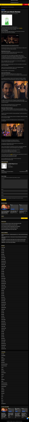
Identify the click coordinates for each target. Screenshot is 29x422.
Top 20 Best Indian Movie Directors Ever (23, 211)
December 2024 (3, 281)
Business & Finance (4, 365)
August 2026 (3, 247)
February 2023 (3, 319)
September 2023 (3, 307)
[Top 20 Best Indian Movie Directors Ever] (23, 207)
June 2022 (2, 333)
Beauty (2, 357)
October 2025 (3, 264)
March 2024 (3, 297)
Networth (2, 391)
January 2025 (3, 280)
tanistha (3, 417)
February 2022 (3, 340)
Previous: (7, 171)
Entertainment (3, 372)
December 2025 (3, 261)
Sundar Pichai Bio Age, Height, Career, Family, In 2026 (8, 229)
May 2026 (2, 252)
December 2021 (3, 343)
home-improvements (4, 384)
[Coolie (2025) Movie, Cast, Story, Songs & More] (14, 207)
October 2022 (3, 326)
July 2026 (2, 249)
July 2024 (2, 290)
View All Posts (10, 166)
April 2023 (2, 316)
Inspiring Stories (3, 386)
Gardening (2, 379)
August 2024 (3, 288)
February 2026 (3, 257)
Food (2, 377)
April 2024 (2, 295)
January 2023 (3, 321)
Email (2, 192)
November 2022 (3, 324)
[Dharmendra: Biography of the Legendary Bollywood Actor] (25, 410)
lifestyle (2, 388)
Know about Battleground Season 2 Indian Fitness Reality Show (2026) (5, 212)
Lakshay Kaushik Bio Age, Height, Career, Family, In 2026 (11, 414)
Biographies (10, 411)
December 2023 (3, 302)
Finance (2, 376)
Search (2, 216)
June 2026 (2, 250)
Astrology (2, 353)
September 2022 (3, 328)
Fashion (2, 374)
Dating (2, 369)
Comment (3, 178)
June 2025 (2, 271)
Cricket (2, 367)
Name (2, 189)
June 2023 (2, 312)
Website (2, 195)
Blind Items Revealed (4, 364)
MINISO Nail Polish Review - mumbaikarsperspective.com (10, 234)
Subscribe (26, 4)
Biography (2, 360)
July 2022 (2, 331)
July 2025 (2, 269)
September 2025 (3, 266)
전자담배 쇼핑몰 (3, 239)
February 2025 (3, 278)
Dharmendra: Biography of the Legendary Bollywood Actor (24, 414)
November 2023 (3, 304)
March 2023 (3, 317)
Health (2, 381)
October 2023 (3, 305)
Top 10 (2, 400)
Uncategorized (3, 403)
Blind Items (3, 362)
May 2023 (2, 314)
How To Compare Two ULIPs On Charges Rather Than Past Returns (10, 226)
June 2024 (2, 292)
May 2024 (2, 293)
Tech (2, 398)
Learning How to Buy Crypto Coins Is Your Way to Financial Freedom (16, 239)
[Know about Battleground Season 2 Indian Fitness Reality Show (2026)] (5, 207)
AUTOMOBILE (3, 355)
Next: (24, 171)
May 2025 (2, 273)
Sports (2, 396)
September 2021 (3, 348)
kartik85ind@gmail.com (5, 13)
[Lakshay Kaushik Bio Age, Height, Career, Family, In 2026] (11, 410)
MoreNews (17, 421)
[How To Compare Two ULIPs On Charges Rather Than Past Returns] (18, 410)
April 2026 (2, 254)
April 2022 (2, 336)
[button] (1, 4)
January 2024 (3, 300)
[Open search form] (21, 4)
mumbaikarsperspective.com (14, 2)
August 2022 (3, 329)
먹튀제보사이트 (3, 242)
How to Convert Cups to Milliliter (10, 242)
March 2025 (3, 276)
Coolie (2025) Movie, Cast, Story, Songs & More (14, 211)
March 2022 (3, 338)
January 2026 (3, 259)
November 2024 (3, 283)
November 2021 (3, 345)
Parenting (2, 393)
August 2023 (3, 309)
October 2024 (3, 285)
